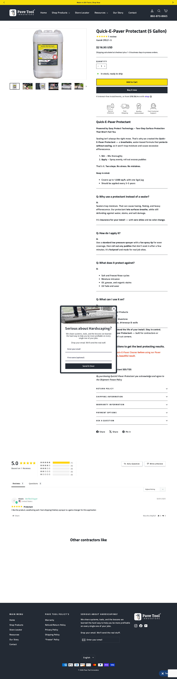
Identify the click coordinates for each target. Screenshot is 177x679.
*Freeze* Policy (52, 639)
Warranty (49, 619)
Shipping (100, 52)
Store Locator (82, 12)
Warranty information (110, 404)
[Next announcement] (173, 2)
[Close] (114, 309)
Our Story (118, 12)
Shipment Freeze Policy (111, 379)
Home (43, 12)
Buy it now (132, 89)
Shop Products (60, 12)
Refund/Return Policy (55, 624)
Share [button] (17, 516)
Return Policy (105, 388)
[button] (166, 673)
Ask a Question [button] (133, 464)
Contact (133, 12)
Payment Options (106, 412)
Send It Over (88, 366)
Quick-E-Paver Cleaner (126, 352)
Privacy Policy (51, 629)
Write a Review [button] (156, 464)
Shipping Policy (52, 634)
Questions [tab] (33, 483)
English (86, 657)
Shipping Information (109, 396)
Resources (100, 12)
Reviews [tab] (16, 483)
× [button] (162, 673)
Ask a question (105, 420)
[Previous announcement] (4, 2)
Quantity (101, 61)
